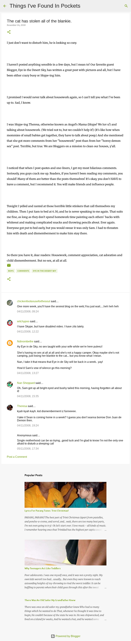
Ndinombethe (25, 341)
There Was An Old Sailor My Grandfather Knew (50, 600)
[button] (9, 32)
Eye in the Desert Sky (44, 270)
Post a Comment (17, 456)
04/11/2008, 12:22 (28, 331)
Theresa (22, 406)
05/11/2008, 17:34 (28, 448)
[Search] (85, 6)
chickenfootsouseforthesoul (33, 301)
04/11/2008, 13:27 (28, 373)
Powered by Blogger (67, 636)
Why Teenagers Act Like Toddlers (43, 568)
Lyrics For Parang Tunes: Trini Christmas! (47, 510)
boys (10, 270)
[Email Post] (9, 266)
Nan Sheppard (26, 383)
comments (23, 270)
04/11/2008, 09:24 (28, 311)
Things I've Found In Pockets (45, 6)
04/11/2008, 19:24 (28, 425)
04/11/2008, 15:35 (28, 396)
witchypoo (23, 321)
